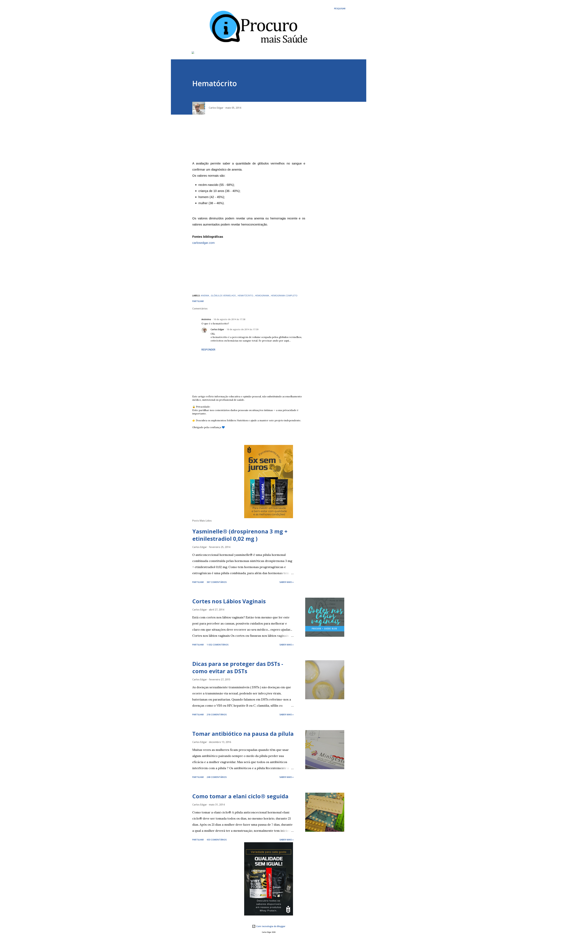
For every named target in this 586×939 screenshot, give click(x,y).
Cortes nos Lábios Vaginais (229, 601)
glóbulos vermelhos (223, 295)
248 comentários (217, 777)
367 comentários (217, 582)
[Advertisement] (248, 139)
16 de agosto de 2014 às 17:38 (229, 319)
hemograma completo (284, 295)
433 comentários (217, 839)
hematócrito (246, 295)
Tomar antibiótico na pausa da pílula (243, 733)
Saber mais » (286, 582)
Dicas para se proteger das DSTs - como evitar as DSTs (237, 667)
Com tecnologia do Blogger (270, 926)
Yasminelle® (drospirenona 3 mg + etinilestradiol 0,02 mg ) (240, 535)
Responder (208, 349)
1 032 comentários (217, 644)
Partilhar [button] (198, 301)
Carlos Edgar (217, 329)
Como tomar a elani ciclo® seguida (240, 796)
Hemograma (262, 295)
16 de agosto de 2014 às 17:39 (242, 329)
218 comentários (217, 714)
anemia (205, 295)
